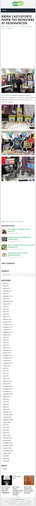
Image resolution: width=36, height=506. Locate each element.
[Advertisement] (18, 48)
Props (29, 501)
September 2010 (8, 394)
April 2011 (6, 376)
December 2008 (7, 443)
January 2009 (7, 440)
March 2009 (6, 435)
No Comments (12, 249)
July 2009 (6, 425)
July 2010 (6, 399)
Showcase (11, 504)
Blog (22, 501)
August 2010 (7, 396)
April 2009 (6, 432)
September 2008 (8, 450)
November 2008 (8, 445)
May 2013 (6, 311)
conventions (29, 26)
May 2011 (6, 373)
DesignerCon (20, 221)
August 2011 (7, 365)
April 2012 (6, 345)
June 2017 (6, 283)
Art (20, 26)
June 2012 (6, 340)
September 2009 (8, 420)
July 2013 (6, 306)
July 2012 (6, 337)
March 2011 (6, 378)
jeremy (3, 26)
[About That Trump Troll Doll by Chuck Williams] (29, 480)
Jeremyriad (20, 499)
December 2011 (7, 355)
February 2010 (7, 412)
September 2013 (8, 301)
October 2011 (7, 360)
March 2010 (6, 409)
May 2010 (6, 404)
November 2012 (8, 327)
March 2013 (6, 317)
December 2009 (7, 414)
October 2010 (7, 391)
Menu (4, 10)
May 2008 (6, 458)
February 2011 (7, 381)
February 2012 (7, 350)
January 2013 (7, 322)
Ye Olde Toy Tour (24, 504)
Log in (5, 468)
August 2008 (7, 453)
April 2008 (6, 461)
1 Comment (9, 28)
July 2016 (6, 293)
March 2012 (6, 347)
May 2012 (6, 342)
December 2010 (7, 386)
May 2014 (6, 298)
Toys (2, 28)
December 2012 (7, 324)
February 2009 (7, 438)
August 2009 (7, 422)
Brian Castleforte (6, 95)
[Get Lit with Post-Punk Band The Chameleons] (6, 480)
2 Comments (11, 233)
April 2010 (6, 407)
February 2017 (7, 291)
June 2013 (6, 309)
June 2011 (6, 371)
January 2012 (7, 353)
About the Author (11, 501)
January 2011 (7, 383)
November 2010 (8, 389)
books (23, 26)
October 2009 (7, 417)
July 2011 (6, 368)
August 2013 (7, 304)
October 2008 (7, 448)
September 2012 (8, 332)
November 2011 (8, 358)
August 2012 (7, 335)
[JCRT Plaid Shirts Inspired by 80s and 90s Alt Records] (18, 480)
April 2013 (6, 314)
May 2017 (6, 286)
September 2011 (8, 363)
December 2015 (7, 296)
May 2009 (6, 430)
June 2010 (6, 402)
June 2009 (6, 427)
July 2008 (6, 456)
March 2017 (6, 288)
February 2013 (7, 319)
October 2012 (7, 329)
